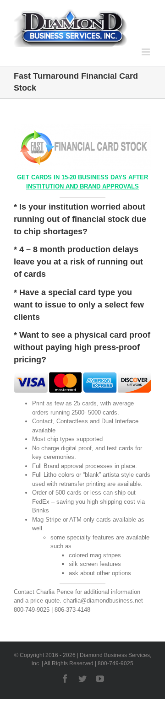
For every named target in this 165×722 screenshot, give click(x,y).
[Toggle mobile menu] (146, 52)
